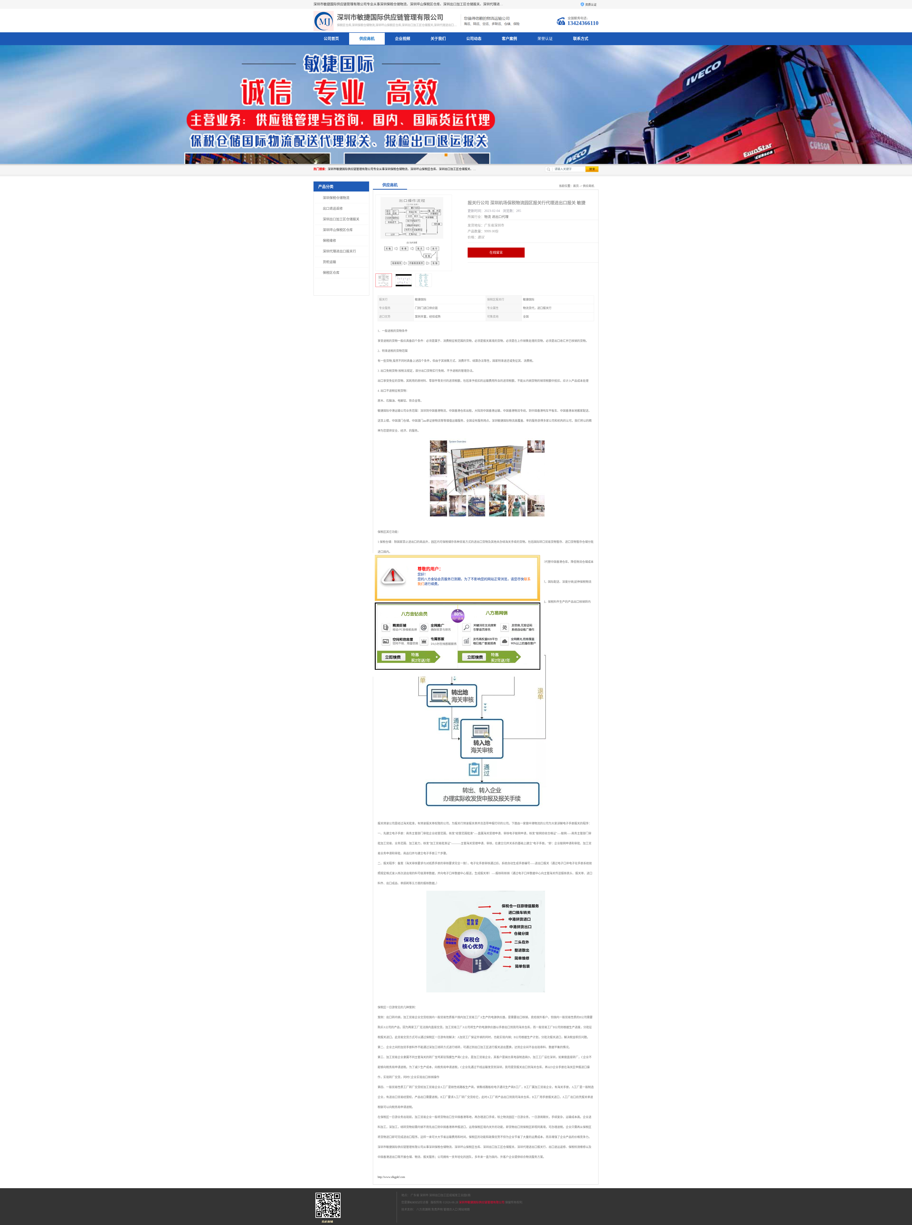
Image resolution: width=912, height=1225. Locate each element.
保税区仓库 (331, 272)
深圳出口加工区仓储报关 (341, 219)
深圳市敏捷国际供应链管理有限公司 (481, 1202)
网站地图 (464, 1209)
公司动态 (473, 39)
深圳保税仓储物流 (336, 198)
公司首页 (331, 39)
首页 (576, 186)
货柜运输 (329, 262)
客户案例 (509, 39)
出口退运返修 (333, 208)
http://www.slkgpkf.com (391, 1177)
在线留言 (496, 252)
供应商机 (367, 39)
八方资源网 (423, 1209)
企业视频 (402, 39)
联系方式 (580, 39)
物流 (487, 217)
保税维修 (329, 240)
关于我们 (438, 39)
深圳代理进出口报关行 (339, 251)
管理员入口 (450, 1209)
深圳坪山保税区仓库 (338, 230)
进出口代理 (500, 217)
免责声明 (437, 1209)
